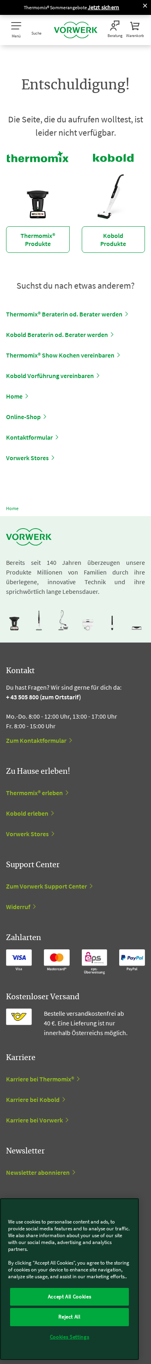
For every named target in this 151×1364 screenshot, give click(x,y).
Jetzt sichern (104, 7)
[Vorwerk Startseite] (76, 30)
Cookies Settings (69, 1336)
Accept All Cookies (69, 1296)
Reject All (69, 1316)
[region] (69, 1279)
